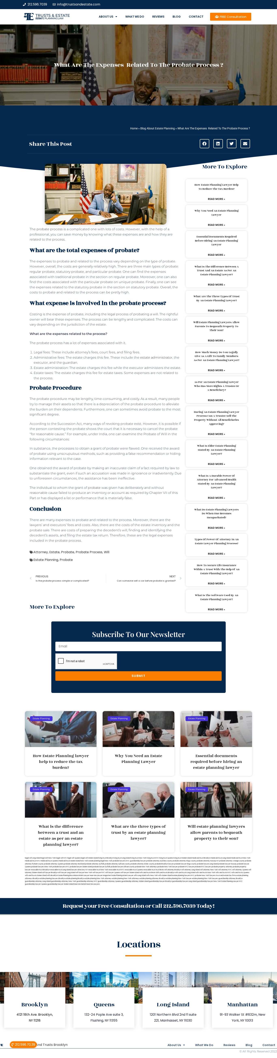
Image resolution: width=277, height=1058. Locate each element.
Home (134, 128)
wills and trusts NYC (223, 873)
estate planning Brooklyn (74, 878)
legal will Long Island (33, 858)
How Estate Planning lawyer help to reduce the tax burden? (216, 187)
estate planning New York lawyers (205, 878)
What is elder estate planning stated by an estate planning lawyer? (216, 450)
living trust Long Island (122, 858)
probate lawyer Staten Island (81, 867)
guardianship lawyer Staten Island (60, 884)
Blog (177, 17)
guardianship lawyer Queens (36, 884)
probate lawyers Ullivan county (123, 867)
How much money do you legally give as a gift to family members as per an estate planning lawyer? (216, 356)
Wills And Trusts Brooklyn (48, 1044)
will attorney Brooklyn (172, 870)
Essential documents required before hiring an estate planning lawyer (216, 241)
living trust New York (138, 858)
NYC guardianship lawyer (136, 861)
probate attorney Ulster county (142, 864)
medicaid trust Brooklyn (201, 858)
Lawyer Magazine (104, 875)
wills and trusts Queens (240, 873)
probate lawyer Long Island (207, 864)
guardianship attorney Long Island (38, 881)
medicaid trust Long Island (221, 858)
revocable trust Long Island (60, 870)
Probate (67, 552)
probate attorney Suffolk (94, 864)
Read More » (216, 199)
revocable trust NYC (116, 870)
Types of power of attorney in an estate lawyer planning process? (216, 541)
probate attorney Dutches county (159, 861)
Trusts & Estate (52, 15)
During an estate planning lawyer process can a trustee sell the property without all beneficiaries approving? (216, 418)
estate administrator (156, 357)
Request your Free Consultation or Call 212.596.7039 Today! (138, 906)
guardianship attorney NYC (86, 881)
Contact (196, 17)
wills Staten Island (165, 875)
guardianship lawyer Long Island (184, 881)
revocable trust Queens (134, 870)
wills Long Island (140, 875)
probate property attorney (222, 867)
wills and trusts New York (205, 873)
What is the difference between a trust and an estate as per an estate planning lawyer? (216, 271)
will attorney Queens (240, 870)
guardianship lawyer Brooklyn (160, 881)
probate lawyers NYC (61, 867)
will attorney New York (209, 870)
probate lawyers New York (41, 867)
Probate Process (89, 552)
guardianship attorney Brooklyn (231, 878)
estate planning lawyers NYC (183, 875)
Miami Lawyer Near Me (87, 875)
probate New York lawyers (205, 875)
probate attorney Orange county (232, 861)
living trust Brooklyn (105, 858)
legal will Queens (74, 858)
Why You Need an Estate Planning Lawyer (216, 213)
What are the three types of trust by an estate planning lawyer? (216, 298)
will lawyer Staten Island (129, 873)
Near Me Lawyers (93, 884)
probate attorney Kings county (184, 861)
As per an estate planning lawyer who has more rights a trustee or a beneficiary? (216, 386)
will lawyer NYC (98, 873)
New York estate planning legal (92, 861)
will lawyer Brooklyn (50, 873)
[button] (204, 143)
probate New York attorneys (146, 867)
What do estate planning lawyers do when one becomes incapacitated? (216, 514)
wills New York (152, 875)
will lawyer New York (84, 873)
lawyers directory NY (79, 870)
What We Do (134, 17)
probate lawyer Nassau (227, 864)
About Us (106, 17)
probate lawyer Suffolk (101, 867)
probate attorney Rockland (74, 864)
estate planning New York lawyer (178, 878)
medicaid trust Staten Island (69, 861)
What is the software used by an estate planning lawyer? (216, 597)
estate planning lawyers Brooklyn (52, 878)
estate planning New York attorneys (125, 878)
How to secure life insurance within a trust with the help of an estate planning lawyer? (216, 569)
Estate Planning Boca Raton (68, 875)
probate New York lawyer (168, 867)
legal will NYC (61, 858)
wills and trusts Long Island (185, 873)
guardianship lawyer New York (209, 881)
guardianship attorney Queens (109, 881)
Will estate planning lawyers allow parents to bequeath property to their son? (216, 326)
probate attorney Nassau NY (207, 861)
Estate (54, 552)
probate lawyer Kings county (185, 864)
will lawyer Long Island (66, 873)
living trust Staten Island (183, 858)
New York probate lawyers (115, 861)
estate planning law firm (49, 18)
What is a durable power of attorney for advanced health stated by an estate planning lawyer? (216, 482)
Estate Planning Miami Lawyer (122, 875)
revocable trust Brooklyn (40, 870)
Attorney (40, 552)
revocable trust (149, 870)
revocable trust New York (98, 870)
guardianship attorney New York (63, 881)
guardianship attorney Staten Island (135, 881)
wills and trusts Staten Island (36, 875)
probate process (50, 229)
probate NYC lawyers (202, 867)
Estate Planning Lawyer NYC (232, 881)
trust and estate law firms (226, 875)
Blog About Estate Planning (157, 128)
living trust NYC (153, 858)
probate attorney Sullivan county (117, 864)
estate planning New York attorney (98, 878)
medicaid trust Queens (49, 861)
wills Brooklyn (52, 875)
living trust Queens (166, 858)
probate (94, 488)
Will (106, 552)
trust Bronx (160, 870)
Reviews (158, 17)
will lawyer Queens (112, 873)
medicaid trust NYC (32, 861)
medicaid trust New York (240, 858)
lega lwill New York (48, 858)
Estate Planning (45, 559)
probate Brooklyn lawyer (164, 864)
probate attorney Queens (54, 864)
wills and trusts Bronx (148, 873)
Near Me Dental (80, 884)
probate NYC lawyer (186, 867)
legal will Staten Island (89, 858)
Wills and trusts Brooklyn (165, 873)
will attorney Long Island (190, 870)
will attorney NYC (225, 870)
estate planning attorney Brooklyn (152, 878)
